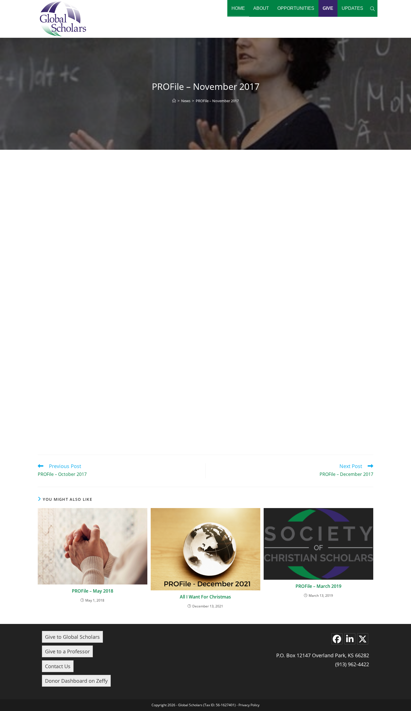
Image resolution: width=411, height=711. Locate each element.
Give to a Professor (67, 651)
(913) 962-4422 (352, 664)
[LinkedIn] (349, 638)
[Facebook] (336, 638)
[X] (362, 638)
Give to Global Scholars (72, 636)
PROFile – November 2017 (217, 100)
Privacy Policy (248, 705)
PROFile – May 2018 (92, 591)
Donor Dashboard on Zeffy (76, 680)
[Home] (174, 100)
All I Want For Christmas (205, 597)
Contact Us (57, 666)
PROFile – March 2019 (318, 586)
